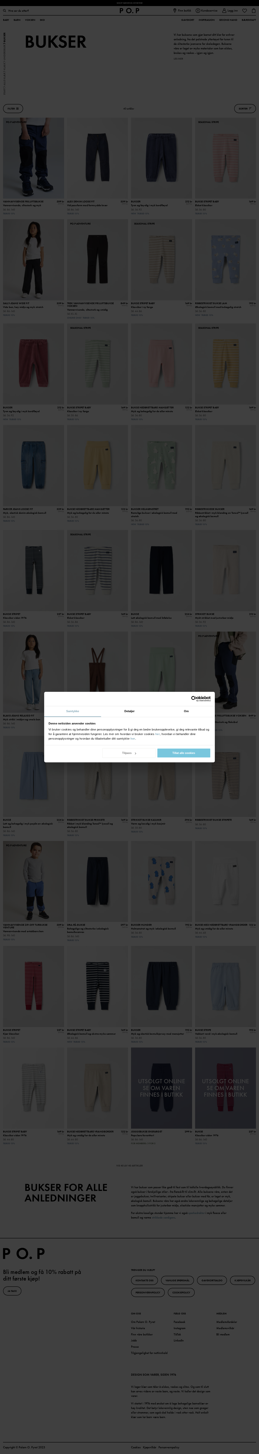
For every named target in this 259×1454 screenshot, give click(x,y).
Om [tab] (186, 711)
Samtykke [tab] (72, 711)
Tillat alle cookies (183, 753)
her (157, 734)
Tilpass (127, 753)
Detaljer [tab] (129, 711)
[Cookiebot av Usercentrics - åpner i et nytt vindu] (194, 699)
